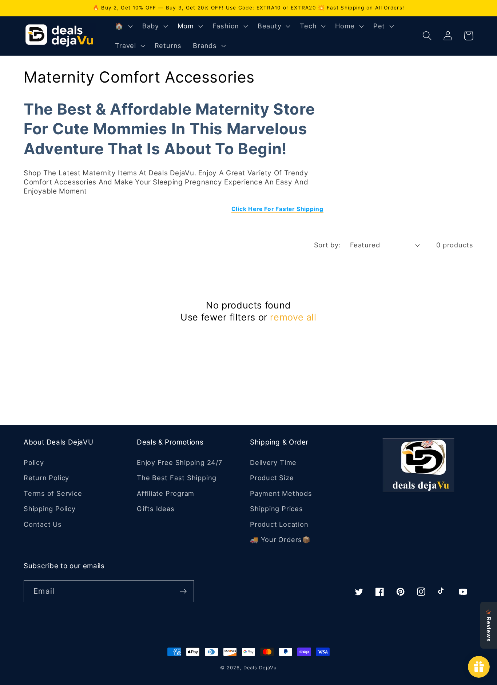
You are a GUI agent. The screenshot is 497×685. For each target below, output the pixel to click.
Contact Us (43, 524)
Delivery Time (273, 462)
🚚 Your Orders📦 (280, 539)
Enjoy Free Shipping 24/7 (179, 462)
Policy (34, 462)
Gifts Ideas (156, 509)
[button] (123, 26)
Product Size (272, 478)
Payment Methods (281, 493)
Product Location (279, 524)
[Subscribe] (183, 591)
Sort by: (327, 245)
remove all (293, 317)
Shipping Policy (50, 509)
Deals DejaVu (260, 667)
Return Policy (46, 478)
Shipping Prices (276, 509)
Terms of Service (53, 493)
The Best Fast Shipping (176, 478)
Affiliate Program (165, 493)
